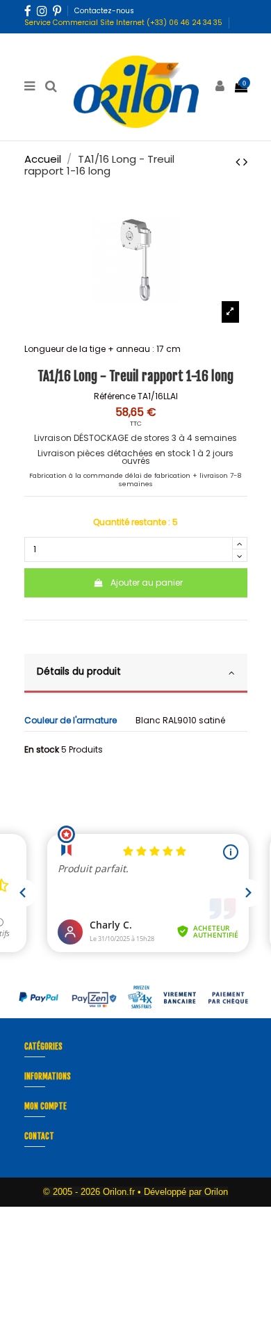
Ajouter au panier (146, 582)
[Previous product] (239, 161)
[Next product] (245, 161)
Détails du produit (79, 671)
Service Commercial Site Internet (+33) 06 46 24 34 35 (123, 22)
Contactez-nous (104, 11)
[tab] (135, 674)
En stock (41, 749)
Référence (115, 396)
